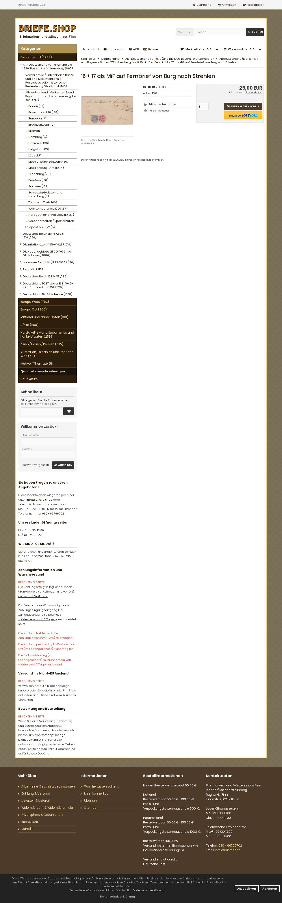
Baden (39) (36, 106)
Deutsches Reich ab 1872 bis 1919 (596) (43, 236)
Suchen (255, 32)
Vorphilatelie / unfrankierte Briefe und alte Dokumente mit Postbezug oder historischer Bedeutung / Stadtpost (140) (49, 80)
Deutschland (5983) (36, 57)
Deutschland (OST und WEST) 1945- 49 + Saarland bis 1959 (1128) (48, 285)
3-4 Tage (161, 87)
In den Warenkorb (243, 106)
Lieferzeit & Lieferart (35, 801)
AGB (136, 49)
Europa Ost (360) (33, 309)
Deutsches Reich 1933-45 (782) (45, 276)
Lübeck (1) (35, 155)
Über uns (91, 801)
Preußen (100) (38, 180)
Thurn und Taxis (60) (42, 202)
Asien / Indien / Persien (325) (41, 344)
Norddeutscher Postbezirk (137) (51, 215)
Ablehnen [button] (269, 888)
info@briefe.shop (39, 500)
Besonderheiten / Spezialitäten (51, 221)
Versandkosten (254, 92)
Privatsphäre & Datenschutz (42, 815)
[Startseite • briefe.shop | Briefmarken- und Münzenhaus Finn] (47, 31)
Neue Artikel (29, 379)
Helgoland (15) (38, 149)
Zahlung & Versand (35, 794)
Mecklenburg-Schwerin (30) (48, 162)
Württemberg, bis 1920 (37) (48, 208)
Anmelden (63, 465)
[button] (184, 32)
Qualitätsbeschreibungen (42, 371)
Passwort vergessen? (35, 465)
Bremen (34, 131)
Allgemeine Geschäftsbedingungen (48, 786)
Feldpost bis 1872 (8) (40, 227)
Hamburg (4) (37, 137)
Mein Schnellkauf (96, 794)
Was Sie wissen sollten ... (101, 786)
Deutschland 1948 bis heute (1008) (47, 294)
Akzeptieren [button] (246, 888)
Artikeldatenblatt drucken (163, 104)
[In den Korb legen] (68, 411)
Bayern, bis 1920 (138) (43, 112)
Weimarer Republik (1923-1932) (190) (48, 262)
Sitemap (90, 808)
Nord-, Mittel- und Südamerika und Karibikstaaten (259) (47, 334)
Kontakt (93, 49)
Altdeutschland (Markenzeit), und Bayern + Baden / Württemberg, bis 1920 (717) (50, 96)
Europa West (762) (34, 301)
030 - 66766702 (53, 513)
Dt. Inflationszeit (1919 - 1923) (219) (47, 244)
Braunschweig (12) (41, 125)
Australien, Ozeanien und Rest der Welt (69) (46, 354)
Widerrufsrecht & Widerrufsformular (47, 808)
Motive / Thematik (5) (36, 363)
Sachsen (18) (37, 186)
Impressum (116, 49)
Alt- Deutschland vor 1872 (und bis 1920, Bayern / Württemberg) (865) (48, 67)
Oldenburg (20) (39, 174)
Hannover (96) (38, 143)
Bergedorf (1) (38, 118)
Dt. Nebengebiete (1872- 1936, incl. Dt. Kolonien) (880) (47, 253)
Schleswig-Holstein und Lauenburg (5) (45, 194)
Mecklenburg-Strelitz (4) (46, 168)
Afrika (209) (29, 325)
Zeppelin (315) (33, 269)
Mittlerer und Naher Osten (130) (44, 317)
